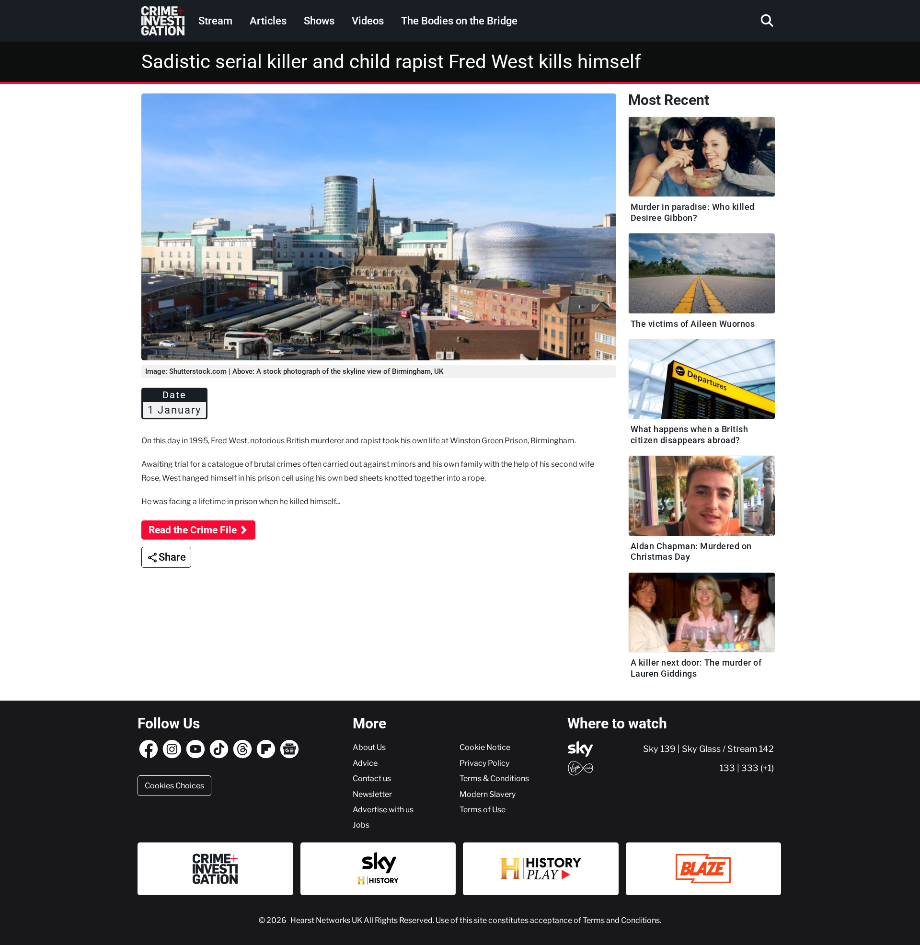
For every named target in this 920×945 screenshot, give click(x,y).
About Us (369, 747)
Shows (319, 21)
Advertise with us (383, 809)
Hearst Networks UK (327, 920)
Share (172, 557)
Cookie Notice (485, 747)
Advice (365, 763)
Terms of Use (483, 809)
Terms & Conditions (494, 778)
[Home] (162, 21)
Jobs (361, 825)
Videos (368, 21)
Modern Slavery (488, 794)
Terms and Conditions (621, 920)
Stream (215, 21)
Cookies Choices (174, 785)
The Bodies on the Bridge (459, 21)
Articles (268, 21)
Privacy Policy (484, 763)
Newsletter (372, 794)
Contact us (372, 778)
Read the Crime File (193, 530)
